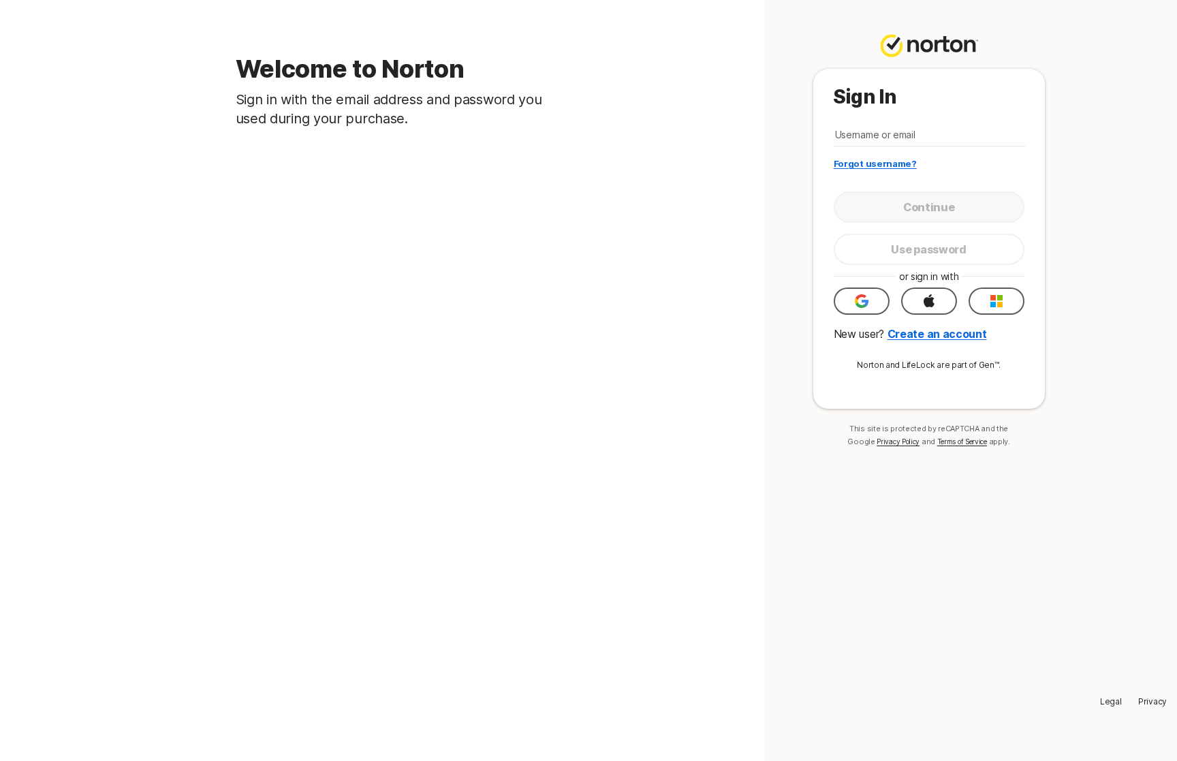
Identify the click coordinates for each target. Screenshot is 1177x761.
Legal (1111, 701)
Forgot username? (875, 163)
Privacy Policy (898, 441)
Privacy (1152, 701)
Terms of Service (962, 441)
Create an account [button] (937, 334)
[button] (862, 301)
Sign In (864, 96)
